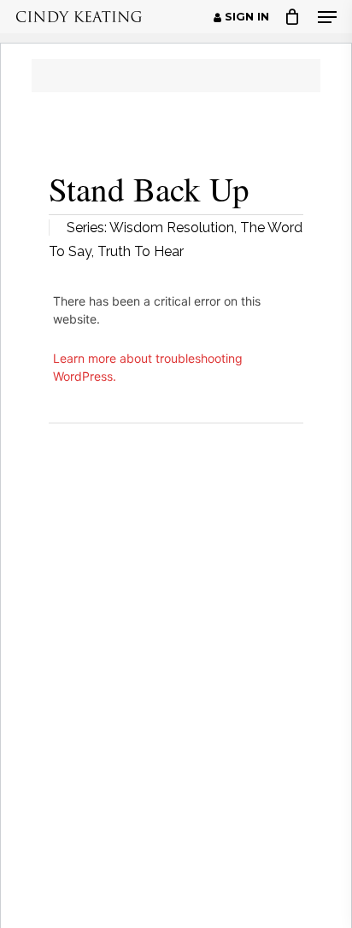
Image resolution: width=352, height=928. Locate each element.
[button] (327, 17)
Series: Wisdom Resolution (150, 227)
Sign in (245, 17)
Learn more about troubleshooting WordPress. (148, 367)
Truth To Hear (140, 251)
